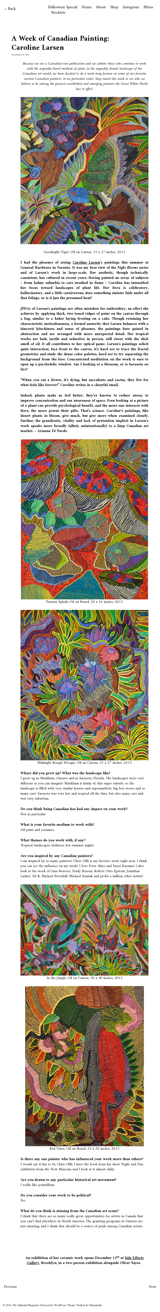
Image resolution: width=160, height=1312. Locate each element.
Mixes (148, 7)
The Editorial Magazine (25, 1305)
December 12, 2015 (20, 55)
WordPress (60, 1305)
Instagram (131, 7)
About (101, 7)
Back (12, 8)
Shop (114, 7)
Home (87, 7)
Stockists (58, 12)
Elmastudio (95, 1305)
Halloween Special (62, 7)
